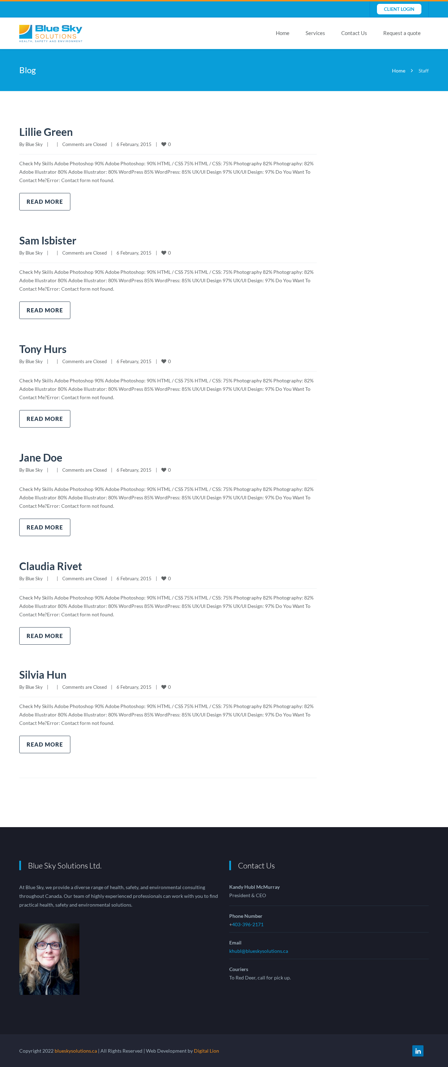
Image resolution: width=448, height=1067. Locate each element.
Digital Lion (206, 1051)
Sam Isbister (47, 240)
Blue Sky (34, 144)
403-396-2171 (248, 924)
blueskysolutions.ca (76, 1051)
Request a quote (402, 33)
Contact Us (354, 33)
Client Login (399, 9)
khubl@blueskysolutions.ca (258, 951)
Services (315, 33)
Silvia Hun (42, 674)
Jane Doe (40, 457)
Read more (45, 201)
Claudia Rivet (50, 566)
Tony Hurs (42, 348)
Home (282, 33)
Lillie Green (46, 131)
